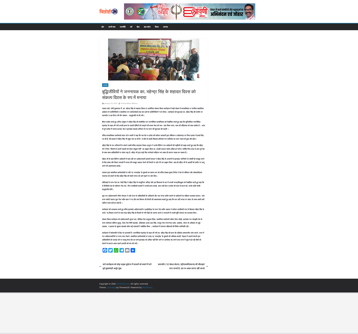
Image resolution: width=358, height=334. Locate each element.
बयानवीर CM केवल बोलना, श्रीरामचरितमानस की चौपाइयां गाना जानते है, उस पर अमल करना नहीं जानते (181, 266)
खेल (138, 26)
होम (103, 26)
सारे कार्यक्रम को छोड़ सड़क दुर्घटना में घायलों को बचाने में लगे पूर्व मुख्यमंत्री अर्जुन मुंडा (127, 266)
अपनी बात (111, 26)
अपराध (165, 26)
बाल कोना (147, 26)
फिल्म (157, 26)
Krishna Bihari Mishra (129, 103)
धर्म (131, 26)
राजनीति (123, 26)
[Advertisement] (84, 313)
